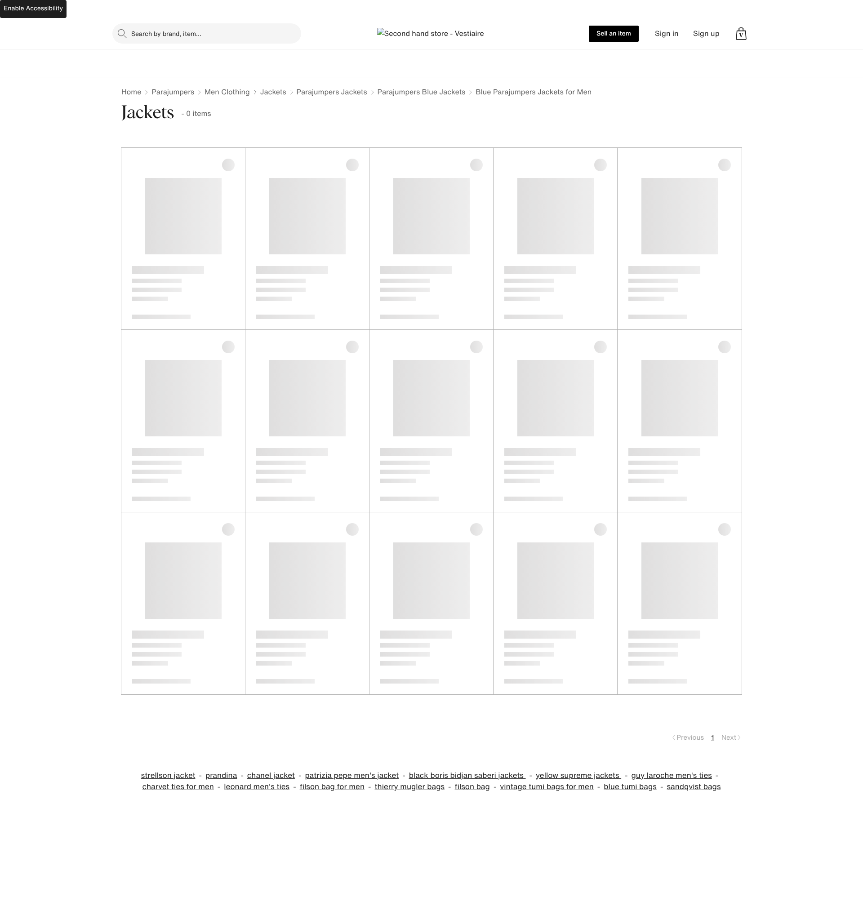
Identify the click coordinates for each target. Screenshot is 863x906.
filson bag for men (332, 786)
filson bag (472, 786)
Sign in (667, 33)
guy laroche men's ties (672, 775)
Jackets (273, 91)
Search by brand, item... (166, 33)
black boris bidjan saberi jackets (467, 775)
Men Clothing (227, 91)
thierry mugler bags (409, 786)
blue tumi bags (630, 786)
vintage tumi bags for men (547, 786)
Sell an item (613, 33)
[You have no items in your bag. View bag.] (741, 33)
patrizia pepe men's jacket (352, 775)
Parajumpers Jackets (332, 91)
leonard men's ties (256, 786)
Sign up (706, 33)
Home (131, 91)
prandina (221, 775)
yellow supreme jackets (578, 775)
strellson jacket (168, 775)
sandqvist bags (694, 786)
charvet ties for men (178, 786)
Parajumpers (172, 91)
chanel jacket (271, 775)
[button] (741, 33)
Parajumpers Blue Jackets (422, 91)
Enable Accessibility (33, 8)
